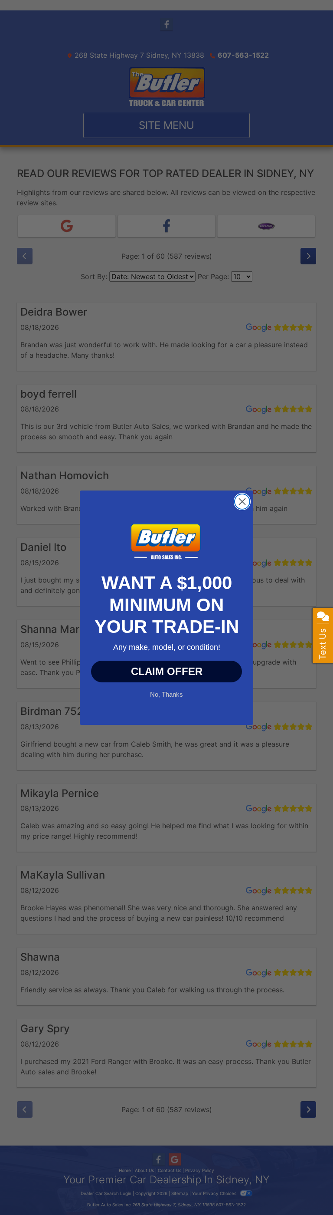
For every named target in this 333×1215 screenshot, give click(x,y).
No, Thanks (166, 693)
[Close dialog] (242, 501)
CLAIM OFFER (166, 671)
